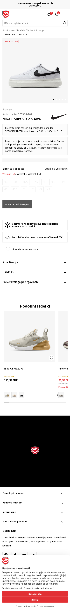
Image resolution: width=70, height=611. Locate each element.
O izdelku (8, 272)
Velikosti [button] (21, 174)
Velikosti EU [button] (8, 174)
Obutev (29, 30)
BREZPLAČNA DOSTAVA (38, 3)
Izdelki (20, 30)
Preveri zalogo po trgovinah (20, 282)
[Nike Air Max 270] (29, 336)
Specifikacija (10, 262)
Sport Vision (8, 30)
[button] (35, 23)
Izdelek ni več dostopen (17, 204)
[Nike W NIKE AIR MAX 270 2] (14, 395)
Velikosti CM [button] (34, 174)
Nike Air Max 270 (13, 368)
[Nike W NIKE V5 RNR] (61, 395)
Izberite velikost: (13, 168)
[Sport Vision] (5, 14)
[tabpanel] (35, 70)
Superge (39, 30)
